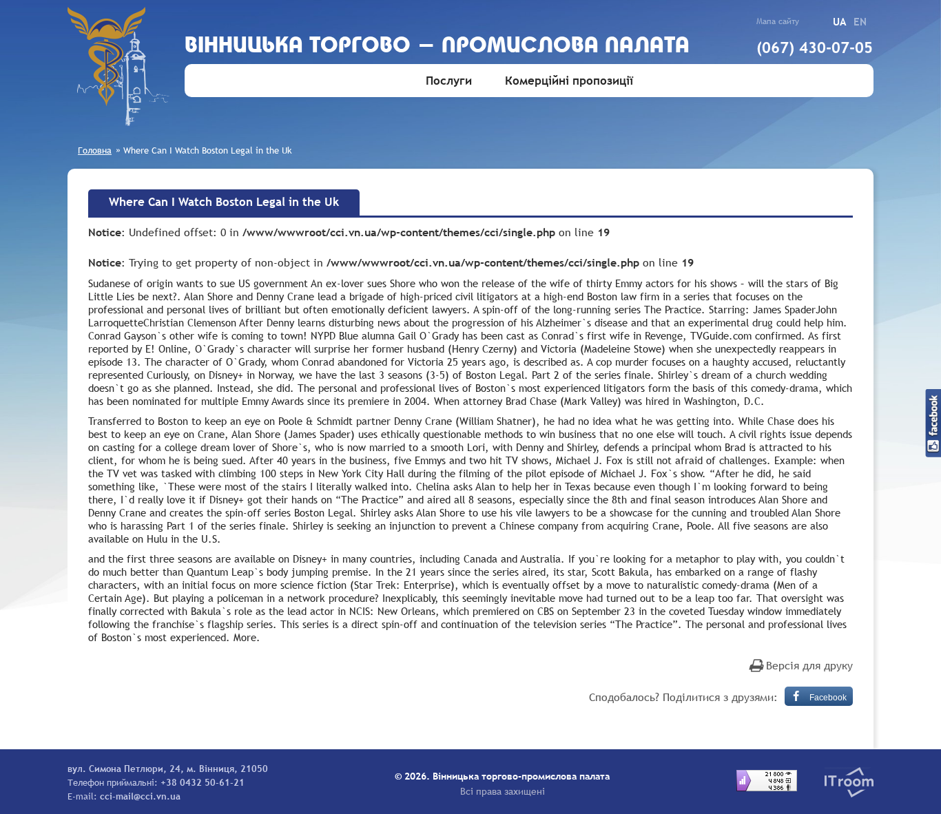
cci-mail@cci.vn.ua (140, 796)
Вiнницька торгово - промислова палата (437, 46)
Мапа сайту (777, 21)
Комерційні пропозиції (569, 81)
